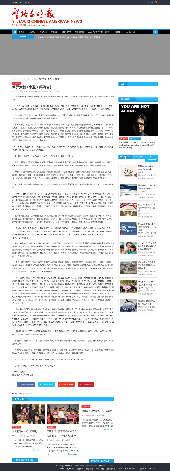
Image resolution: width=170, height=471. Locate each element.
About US (130, 32)
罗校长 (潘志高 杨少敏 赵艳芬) (26, 460)
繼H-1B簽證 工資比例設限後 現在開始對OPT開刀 (147, 188)
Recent (139, 156)
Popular (126, 156)
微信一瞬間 (66, 32)
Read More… (38, 450)
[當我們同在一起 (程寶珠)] (28, 414)
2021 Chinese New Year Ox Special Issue (146, 169)
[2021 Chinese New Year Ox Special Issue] (128, 171)
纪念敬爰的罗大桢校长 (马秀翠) (97, 411)
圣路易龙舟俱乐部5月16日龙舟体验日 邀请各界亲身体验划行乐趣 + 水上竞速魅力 (69, 36)
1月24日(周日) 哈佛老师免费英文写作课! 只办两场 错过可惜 (147, 246)
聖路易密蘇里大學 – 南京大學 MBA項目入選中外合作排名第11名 (147, 284)
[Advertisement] (85, 57)
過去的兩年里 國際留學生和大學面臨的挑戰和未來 (146, 265)
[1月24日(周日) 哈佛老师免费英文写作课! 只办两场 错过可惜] (128, 248)
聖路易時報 (79, 32)
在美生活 (31, 32)
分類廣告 (118, 32)
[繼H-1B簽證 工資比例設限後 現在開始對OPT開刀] (128, 190)
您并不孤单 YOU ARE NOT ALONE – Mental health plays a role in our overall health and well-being (137, 145)
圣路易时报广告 (134, 139)
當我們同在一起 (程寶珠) (24, 431)
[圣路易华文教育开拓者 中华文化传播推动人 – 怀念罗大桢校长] (63, 414)
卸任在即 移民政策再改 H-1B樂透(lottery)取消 (147, 226)
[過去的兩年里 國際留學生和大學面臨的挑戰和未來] (128, 267)
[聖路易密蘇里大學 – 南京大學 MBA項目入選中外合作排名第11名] (128, 286)
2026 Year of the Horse (98, 32)
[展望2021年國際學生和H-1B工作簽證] (128, 305)
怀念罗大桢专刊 (26, 393)
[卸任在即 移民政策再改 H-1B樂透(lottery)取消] (128, 228)
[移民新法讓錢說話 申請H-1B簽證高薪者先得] (128, 209)
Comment (151, 160)
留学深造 (54, 32)
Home (21, 32)
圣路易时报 (16, 83)
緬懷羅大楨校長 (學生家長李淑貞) (102, 461)
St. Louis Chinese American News (47, 21)
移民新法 (43, 32)
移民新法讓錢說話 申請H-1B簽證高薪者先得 (146, 207)
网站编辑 (31, 91)
